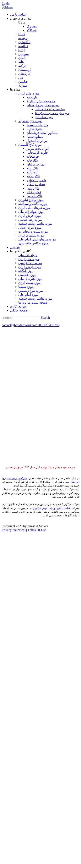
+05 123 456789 (48, 325)
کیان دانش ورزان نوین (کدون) (51, 508)
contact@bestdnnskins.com (19, 325)
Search (45, 317)
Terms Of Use (37, 530)
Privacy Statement (13, 530)
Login (6, 3)
